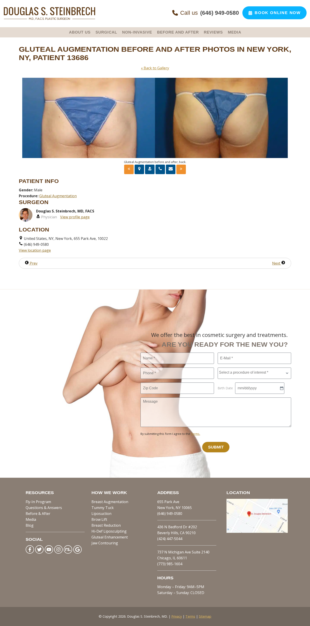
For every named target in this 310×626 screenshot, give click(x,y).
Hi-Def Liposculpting (109, 531)
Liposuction (101, 513)
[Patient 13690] (181, 169)
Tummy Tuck (102, 507)
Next (276, 263)
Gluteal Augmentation (58, 195)
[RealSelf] (68, 549)
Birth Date (225, 388)
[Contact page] (170, 169)
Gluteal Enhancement (109, 537)
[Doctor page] (150, 169)
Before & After (38, 513)
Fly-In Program (38, 501)
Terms (190, 616)
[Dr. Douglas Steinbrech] (49, 19)
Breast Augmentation (109, 501)
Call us (209, 13)
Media (31, 519)
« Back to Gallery (155, 68)
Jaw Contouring (104, 543)
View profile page (75, 216)
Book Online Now (278, 12)
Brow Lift (99, 519)
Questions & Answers (44, 507)
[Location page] (139, 169)
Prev (33, 263)
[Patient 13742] (129, 169)
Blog (30, 525)
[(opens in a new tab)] (257, 531)
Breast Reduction (106, 525)
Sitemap (205, 616)
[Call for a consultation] (160, 169)
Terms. (195, 434)
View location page (35, 250)
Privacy (176, 616)
